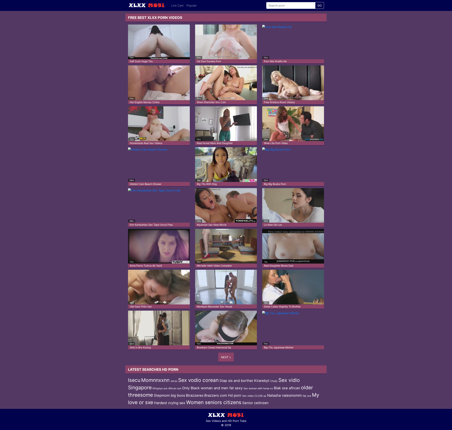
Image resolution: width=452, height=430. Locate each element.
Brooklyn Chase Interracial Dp (214, 347)
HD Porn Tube (237, 421)
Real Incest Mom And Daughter (215, 143)
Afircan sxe (174, 388)
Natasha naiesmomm (284, 395)
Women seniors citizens (213, 402)
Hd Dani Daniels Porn (209, 61)
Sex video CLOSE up (254, 395)
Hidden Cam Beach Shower (145, 183)
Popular (191, 5)
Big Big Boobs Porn (275, 183)
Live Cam (177, 5)
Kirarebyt (261, 381)
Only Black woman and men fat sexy (212, 388)
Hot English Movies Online (144, 102)
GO (319, 5)
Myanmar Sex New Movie (211, 224)
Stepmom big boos (169, 395)
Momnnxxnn (155, 380)
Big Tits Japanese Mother (278, 347)
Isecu (134, 380)
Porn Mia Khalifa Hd (275, 61)
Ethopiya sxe (160, 388)
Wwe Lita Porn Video (276, 143)
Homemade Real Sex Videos (146, 143)
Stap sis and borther (236, 381)
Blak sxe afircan (287, 388)
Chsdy (274, 380)
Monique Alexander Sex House (214, 306)
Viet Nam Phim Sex (141, 306)
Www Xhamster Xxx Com (211, 102)
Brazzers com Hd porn (222, 395)
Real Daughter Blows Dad (278, 265)
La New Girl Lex (273, 224)
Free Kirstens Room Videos (279, 102)
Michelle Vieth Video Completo (214, 265)
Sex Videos (213, 421)
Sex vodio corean (198, 380)
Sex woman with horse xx (258, 388)
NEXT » (226, 357)
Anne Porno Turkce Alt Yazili (146, 265)
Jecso (173, 380)
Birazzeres (194, 395)
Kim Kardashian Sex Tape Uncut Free (151, 224)
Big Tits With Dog (207, 183)
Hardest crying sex (169, 403)
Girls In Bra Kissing (140, 347)
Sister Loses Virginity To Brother (282, 306)
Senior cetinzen (255, 403)
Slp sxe (307, 395)
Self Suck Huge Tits (141, 61)
